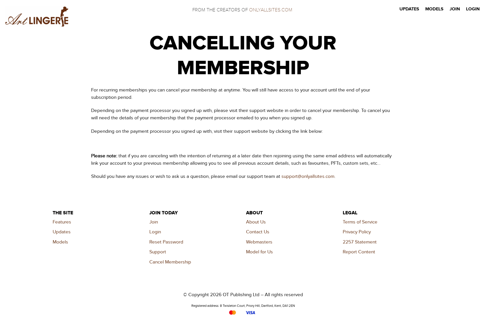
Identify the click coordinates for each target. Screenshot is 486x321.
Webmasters (259, 242)
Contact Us (257, 232)
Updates (62, 232)
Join (153, 222)
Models (60, 242)
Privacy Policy (357, 232)
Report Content (359, 252)
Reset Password (166, 242)
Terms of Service (360, 222)
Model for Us (259, 252)
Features (62, 222)
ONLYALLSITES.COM (270, 10)
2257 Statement (360, 242)
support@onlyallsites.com (307, 176)
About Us (256, 222)
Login (155, 232)
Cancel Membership (170, 262)
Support (157, 252)
